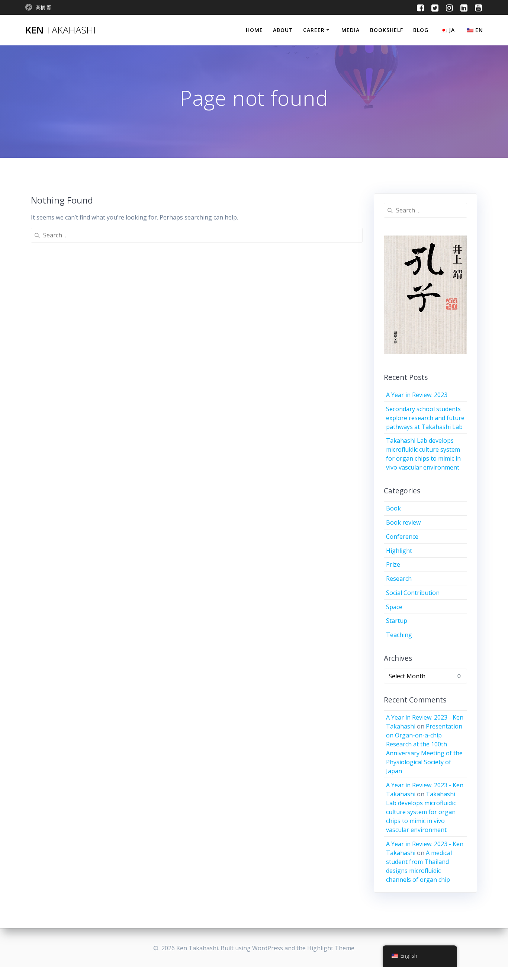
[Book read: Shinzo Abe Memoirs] (435, 297)
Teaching (399, 635)
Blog (420, 29)
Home (254, 29)
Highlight (399, 551)
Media (350, 29)
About (283, 29)
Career (314, 29)
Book (393, 508)
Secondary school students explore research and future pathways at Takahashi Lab (425, 418)
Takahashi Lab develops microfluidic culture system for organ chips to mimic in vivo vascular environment (421, 812)
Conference (402, 536)
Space (394, 607)
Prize (393, 564)
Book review (403, 522)
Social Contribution (413, 593)
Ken (60, 30)
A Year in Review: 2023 (416, 395)
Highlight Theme (330, 948)
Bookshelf (386, 29)
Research (399, 578)
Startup (396, 621)
